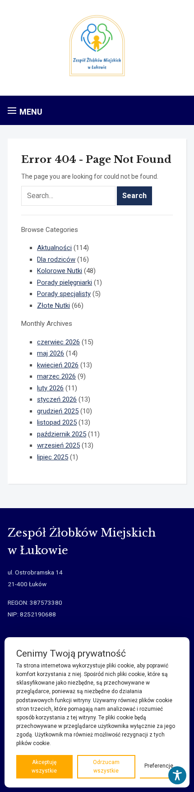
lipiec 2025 (52, 457)
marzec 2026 (56, 376)
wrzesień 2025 (58, 445)
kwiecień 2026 (58, 365)
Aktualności (54, 248)
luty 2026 (50, 388)
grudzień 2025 (58, 411)
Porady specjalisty (64, 294)
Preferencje (158, 766)
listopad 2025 (57, 422)
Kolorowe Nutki (59, 271)
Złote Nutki (53, 305)
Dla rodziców (56, 259)
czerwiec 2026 (58, 342)
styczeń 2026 (57, 399)
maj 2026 (50, 353)
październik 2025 (61, 434)
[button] (25, 111)
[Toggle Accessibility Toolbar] (177, 775)
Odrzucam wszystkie (106, 766)
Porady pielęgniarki (64, 282)
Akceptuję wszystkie (44, 766)
